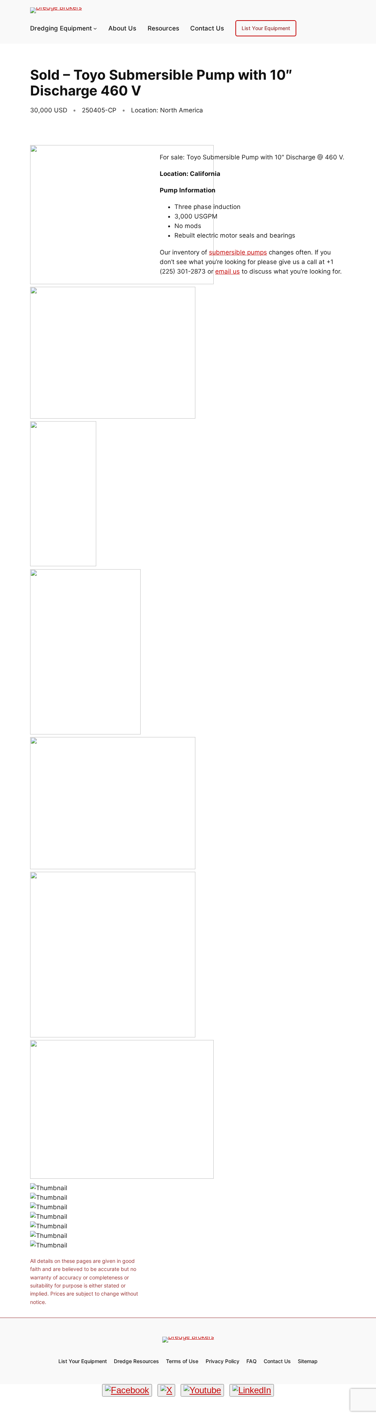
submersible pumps (238, 252)
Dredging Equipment (61, 28)
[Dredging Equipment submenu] (95, 28)
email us (227, 271)
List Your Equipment (266, 28)
